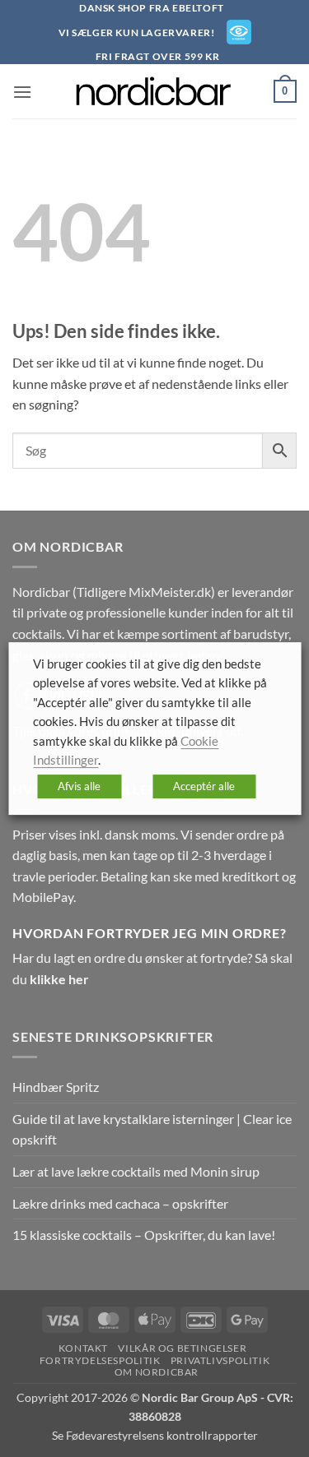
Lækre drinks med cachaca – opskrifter (120, 1203)
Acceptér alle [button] (204, 786)
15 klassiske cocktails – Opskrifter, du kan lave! (143, 1234)
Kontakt (83, 1348)
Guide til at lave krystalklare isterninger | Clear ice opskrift (152, 1129)
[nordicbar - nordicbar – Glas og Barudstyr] (155, 91)
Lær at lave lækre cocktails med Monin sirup (136, 1171)
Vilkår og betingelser (182, 1348)
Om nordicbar (157, 1372)
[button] (22, 92)
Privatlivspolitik (220, 1360)
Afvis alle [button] (79, 786)
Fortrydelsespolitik (100, 1360)
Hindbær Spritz (55, 1086)
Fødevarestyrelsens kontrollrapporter (162, 1435)
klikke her (59, 979)
